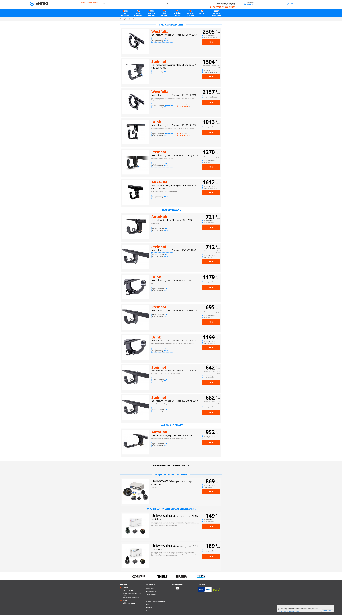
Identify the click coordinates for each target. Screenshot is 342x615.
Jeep (130, 19)
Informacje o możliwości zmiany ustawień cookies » (289, 611)
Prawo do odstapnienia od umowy (155, 601)
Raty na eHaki (150, 588)
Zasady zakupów (151, 594)
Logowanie (149, 611)
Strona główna (124, 19)
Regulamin (149, 598)
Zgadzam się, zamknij (327, 610)
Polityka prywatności (151, 591)
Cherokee (135, 19)
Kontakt (148, 604)
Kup (211, 41)
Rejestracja (149, 607)
